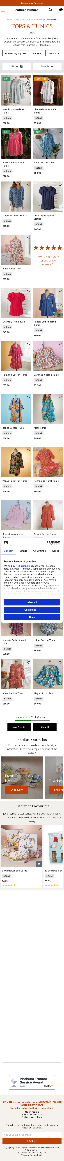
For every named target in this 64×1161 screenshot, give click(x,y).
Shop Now (17, 789)
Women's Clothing (37, 19)
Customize (30, 609)
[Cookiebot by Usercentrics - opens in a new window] (46, 543)
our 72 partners (21, 565)
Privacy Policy (36, 1155)
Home (9, 19)
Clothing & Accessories (20, 19)
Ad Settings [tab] (39, 550)
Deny (32, 617)
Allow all (32, 602)
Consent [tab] (8, 550)
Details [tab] (23, 550)
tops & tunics (52, 19)
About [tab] (55, 550)
